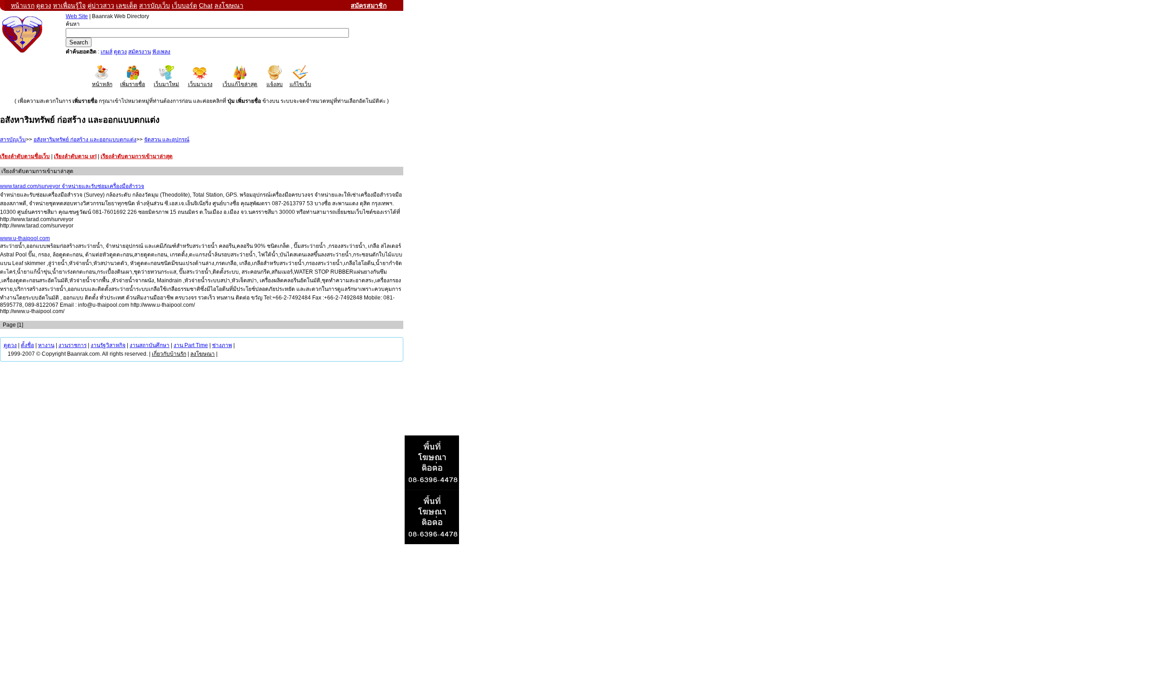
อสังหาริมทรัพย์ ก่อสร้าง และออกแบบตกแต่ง (85, 139)
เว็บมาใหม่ (166, 84)
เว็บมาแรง (200, 84)
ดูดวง (43, 5)
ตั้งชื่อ (27, 345)
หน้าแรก (22, 5)
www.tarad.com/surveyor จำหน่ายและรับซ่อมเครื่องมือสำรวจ (72, 186)
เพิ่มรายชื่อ (132, 84)
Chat (206, 5)
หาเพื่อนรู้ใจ (69, 5)
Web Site (77, 16)
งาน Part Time (191, 345)
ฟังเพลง (161, 51)
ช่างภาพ (222, 345)
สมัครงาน (139, 51)
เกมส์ (106, 51)
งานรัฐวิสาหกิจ (108, 345)
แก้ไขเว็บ (300, 84)
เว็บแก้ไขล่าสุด (239, 84)
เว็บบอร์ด (184, 5)
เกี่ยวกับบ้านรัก (169, 354)
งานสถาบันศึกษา (149, 345)
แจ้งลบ (274, 84)
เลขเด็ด (126, 5)
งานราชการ (72, 345)
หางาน (46, 345)
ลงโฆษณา (228, 5)
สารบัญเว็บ (154, 5)
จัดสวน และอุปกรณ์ (166, 139)
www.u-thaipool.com (25, 238)
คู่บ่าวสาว (100, 5)
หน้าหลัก (102, 84)
